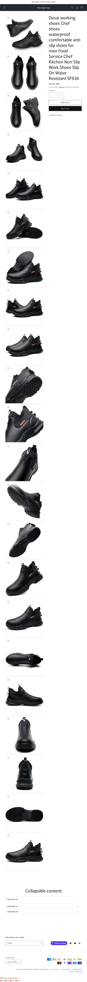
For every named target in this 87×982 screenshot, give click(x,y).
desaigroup (24, 969)
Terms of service (66, 969)
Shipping (61, 87)
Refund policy (45, 969)
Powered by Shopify (33, 969)
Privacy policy (55, 969)
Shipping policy (77, 969)
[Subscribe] (41, 943)
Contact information (76, 971)
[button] (4, 7)
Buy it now (65, 108)
